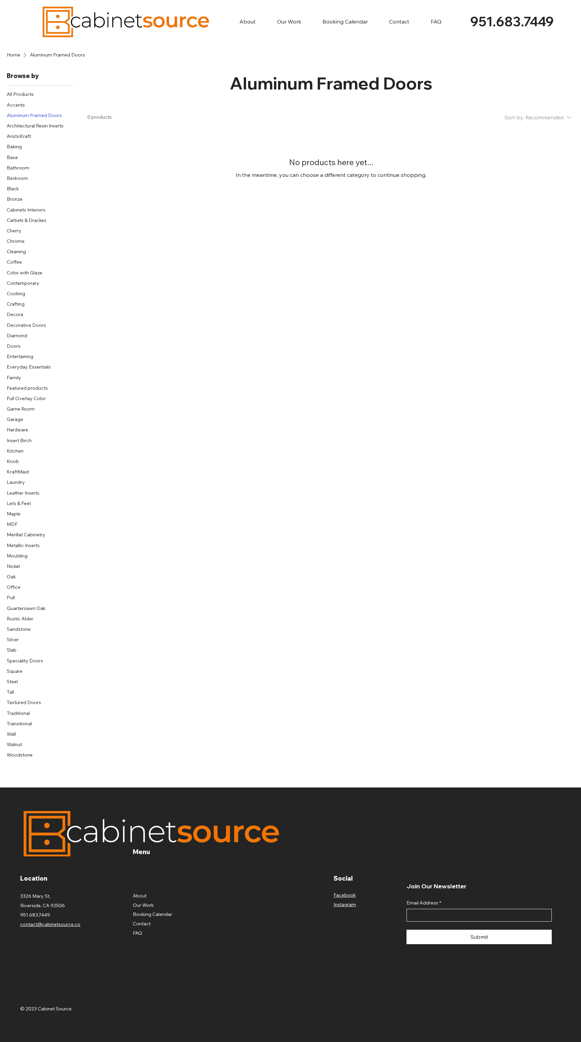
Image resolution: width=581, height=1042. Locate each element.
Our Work (143, 905)
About (140, 896)
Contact (142, 924)
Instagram (345, 904)
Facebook (345, 895)
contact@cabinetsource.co (50, 924)
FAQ (137, 933)
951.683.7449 (512, 21)
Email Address (423, 903)
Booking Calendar (152, 914)
